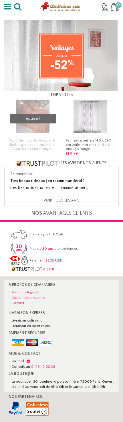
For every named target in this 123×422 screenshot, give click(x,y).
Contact (17, 303)
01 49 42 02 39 (43, 367)
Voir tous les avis (61, 200)
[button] (8, 7)
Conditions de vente (28, 298)
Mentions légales (24, 292)
